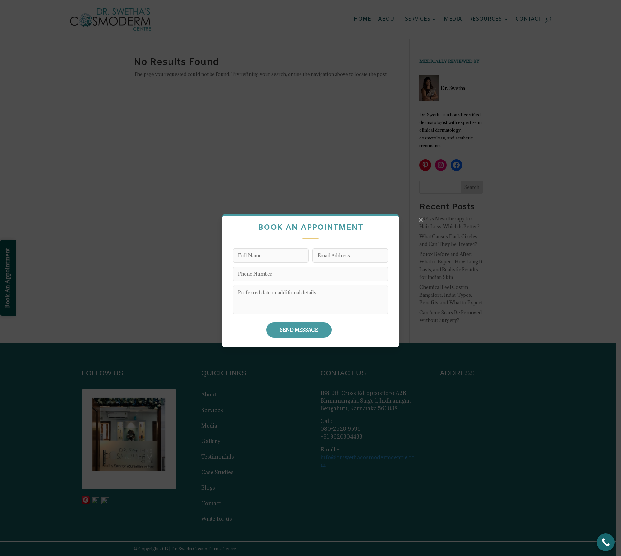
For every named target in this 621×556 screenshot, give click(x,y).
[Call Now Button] (606, 542)
